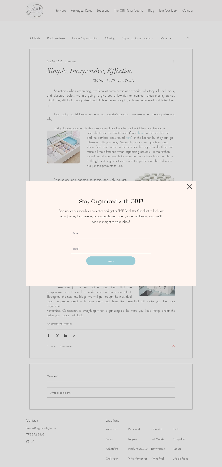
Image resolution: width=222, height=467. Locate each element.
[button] (189, 186)
